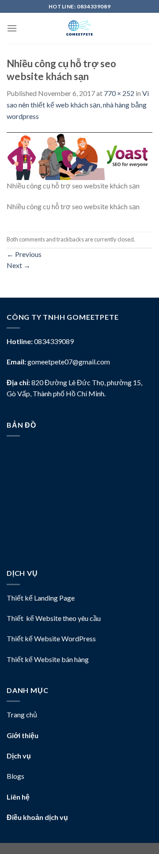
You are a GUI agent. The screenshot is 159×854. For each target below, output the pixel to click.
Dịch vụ (19, 755)
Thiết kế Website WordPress (51, 638)
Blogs (15, 776)
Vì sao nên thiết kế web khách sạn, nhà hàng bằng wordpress (78, 104)
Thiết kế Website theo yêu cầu (54, 618)
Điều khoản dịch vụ (37, 817)
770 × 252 (119, 93)
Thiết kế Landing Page (41, 598)
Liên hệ (18, 797)
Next (18, 265)
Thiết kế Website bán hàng (48, 659)
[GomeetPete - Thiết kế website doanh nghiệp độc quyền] (79, 28)
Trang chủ (22, 714)
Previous (24, 254)
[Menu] (12, 28)
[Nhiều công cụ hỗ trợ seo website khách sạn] (79, 155)
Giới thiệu (22, 735)
